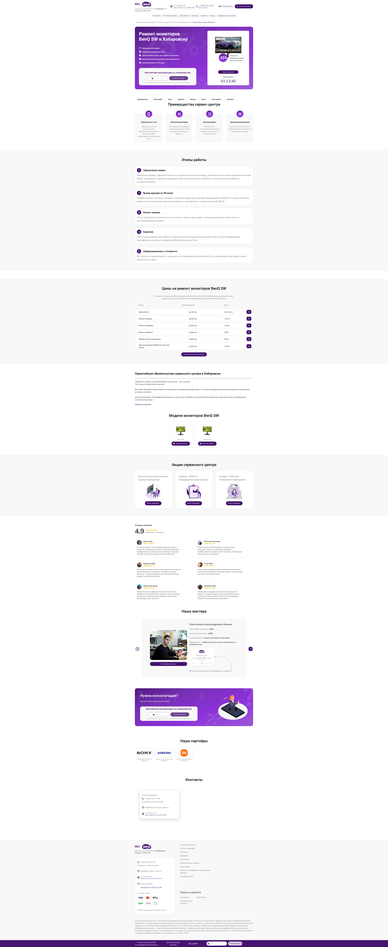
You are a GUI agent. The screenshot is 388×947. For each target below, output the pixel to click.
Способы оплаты (186, 876)
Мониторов (184, 897)
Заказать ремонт (182, 443)
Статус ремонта (226, 6)
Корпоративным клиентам (227, 16)
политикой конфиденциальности (182, 82)
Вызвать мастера (169, 664)
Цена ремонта (184, 16)
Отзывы (212, 16)
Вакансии (195, 16)
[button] (251, 649)
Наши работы (216, 99)
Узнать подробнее (153, 503)
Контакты (204, 16)
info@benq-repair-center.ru (151, 871)
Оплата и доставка (187, 848)
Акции (203, 99)
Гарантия (181, 99)
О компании (156, 16)
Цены (170, 99)
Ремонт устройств (171, 16)
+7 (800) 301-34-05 (206, 5)
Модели (193, 99)
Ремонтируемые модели (189, 863)
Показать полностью (143, 404)
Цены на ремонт (228, 72)
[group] (144, 754)
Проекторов (201, 897)
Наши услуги (185, 867)
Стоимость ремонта (187, 845)
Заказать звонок (245, 6)
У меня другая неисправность (194, 354)
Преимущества (142, 99)
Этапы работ (157, 99)
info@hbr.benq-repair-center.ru (157, 807)
